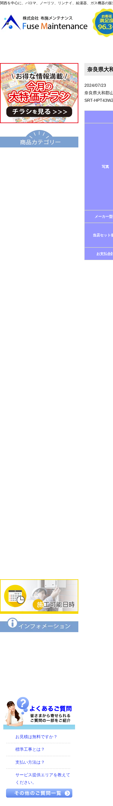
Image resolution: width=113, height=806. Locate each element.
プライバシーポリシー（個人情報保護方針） (39, 683)
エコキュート (39, 157)
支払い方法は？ (30, 762)
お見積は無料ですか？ (36, 736)
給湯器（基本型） (39, 178)
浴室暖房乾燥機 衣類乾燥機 (39, 402)
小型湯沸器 (39, 280)
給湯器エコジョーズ (39, 198)
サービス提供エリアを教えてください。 (42, 778)
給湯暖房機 (39, 239)
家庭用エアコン (39, 545)
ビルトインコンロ (39, 443)
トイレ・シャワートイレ (39, 341)
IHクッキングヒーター (39, 464)
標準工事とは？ (30, 749)
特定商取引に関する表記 (39, 663)
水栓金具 (39, 423)
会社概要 (82, 50)
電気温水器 (39, 260)
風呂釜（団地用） (39, 300)
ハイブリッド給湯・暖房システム (39, 219)
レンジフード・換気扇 (39, 505)
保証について (39, 642)
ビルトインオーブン (39, 484)
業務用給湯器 (39, 321)
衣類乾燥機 (39, 382)
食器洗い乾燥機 (39, 525)
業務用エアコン (39, 566)
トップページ (27, 50)
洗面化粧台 (39, 362)
